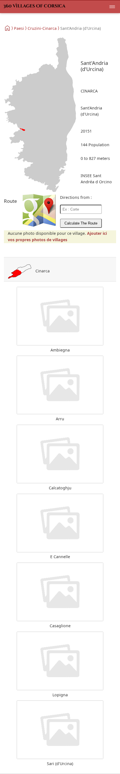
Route (10, 201)
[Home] (7, 28)
